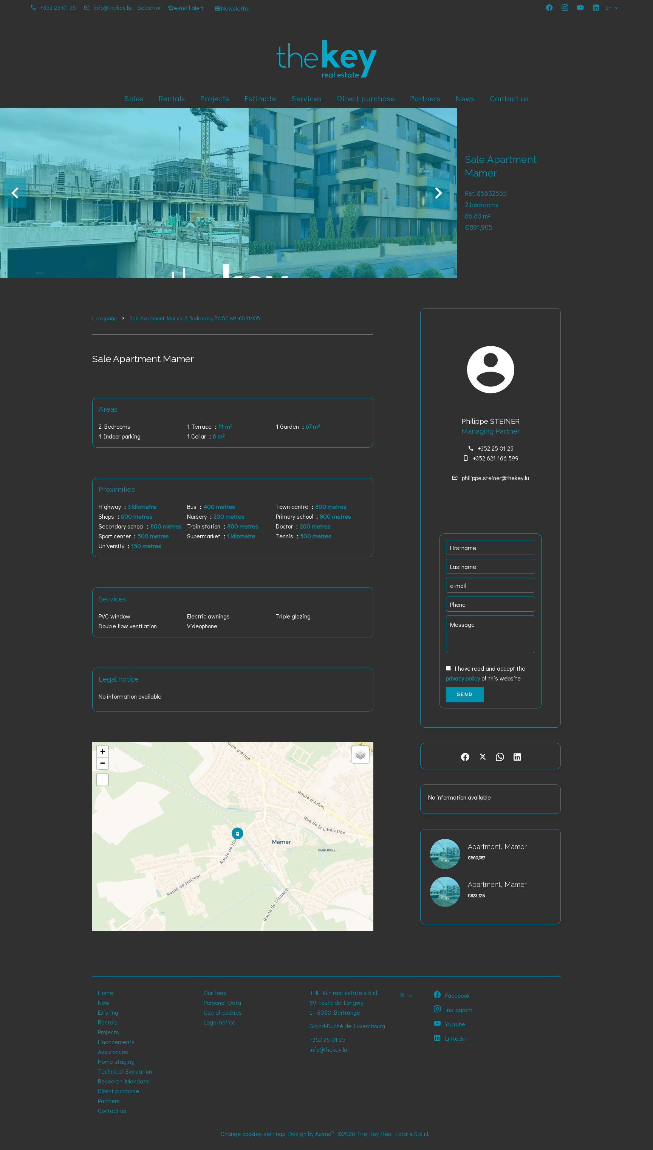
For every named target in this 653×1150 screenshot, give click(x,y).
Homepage (104, 318)
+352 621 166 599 (495, 458)
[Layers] (360, 754)
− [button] (102, 763)
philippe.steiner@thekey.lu (495, 478)
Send (465, 694)
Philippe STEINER (490, 421)
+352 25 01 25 (58, 7)
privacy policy (463, 678)
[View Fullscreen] (102, 780)
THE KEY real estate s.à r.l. (344, 993)
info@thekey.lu (112, 7)
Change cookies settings (253, 1134)
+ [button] (102, 751)
